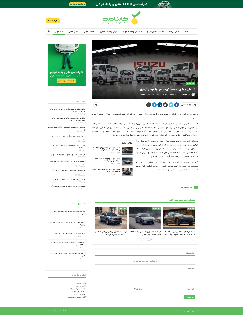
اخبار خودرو (59, 31)
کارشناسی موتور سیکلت (77, 289)
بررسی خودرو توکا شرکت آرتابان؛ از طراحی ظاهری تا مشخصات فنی (68, 243)
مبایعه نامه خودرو (80, 294)
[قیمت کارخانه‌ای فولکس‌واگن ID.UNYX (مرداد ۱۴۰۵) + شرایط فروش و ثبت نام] (127, 151)
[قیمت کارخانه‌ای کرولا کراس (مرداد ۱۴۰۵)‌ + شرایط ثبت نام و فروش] (127, 172)
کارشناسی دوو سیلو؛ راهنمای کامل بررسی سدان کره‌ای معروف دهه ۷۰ (67, 254)
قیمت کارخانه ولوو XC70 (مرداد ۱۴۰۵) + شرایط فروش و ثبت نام (106, 159)
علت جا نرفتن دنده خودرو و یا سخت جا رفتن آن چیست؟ (69, 171)
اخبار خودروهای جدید (186, 187)
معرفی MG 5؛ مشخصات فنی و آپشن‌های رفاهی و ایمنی (69, 212)
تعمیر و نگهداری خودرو (155, 31)
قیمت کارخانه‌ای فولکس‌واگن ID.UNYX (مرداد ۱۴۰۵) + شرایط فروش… (106, 148)
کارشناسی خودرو (80, 286)
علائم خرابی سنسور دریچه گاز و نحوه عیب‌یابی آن (68, 186)
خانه (186, 31)
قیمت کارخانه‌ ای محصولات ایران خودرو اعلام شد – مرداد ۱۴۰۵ (68, 146)
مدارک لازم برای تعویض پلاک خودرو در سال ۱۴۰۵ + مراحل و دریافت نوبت (68, 119)
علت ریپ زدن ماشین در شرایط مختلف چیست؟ (69, 179)
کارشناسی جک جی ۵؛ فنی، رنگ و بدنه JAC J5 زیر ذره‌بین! (68, 223)
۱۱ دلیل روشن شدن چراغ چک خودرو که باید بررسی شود (68, 137)
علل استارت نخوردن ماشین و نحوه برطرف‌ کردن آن (68, 154)
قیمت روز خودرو (80, 283)
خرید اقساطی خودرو (79, 291)
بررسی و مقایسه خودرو (108, 31)
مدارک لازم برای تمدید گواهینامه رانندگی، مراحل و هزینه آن (67, 128)
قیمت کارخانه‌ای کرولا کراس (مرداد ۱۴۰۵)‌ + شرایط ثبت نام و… (106, 170)
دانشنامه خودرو (89, 31)
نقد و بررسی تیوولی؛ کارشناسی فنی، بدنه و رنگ (69, 233)
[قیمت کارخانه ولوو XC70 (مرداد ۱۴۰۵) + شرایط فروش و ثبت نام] (127, 161)
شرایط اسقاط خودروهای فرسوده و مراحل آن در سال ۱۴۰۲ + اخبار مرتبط (68, 110)
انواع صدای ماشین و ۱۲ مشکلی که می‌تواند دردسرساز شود (67, 162)
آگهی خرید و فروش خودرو (77, 297)
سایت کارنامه (53, 20)
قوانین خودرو (73, 31)
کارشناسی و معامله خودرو (132, 31)
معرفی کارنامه (174, 31)
